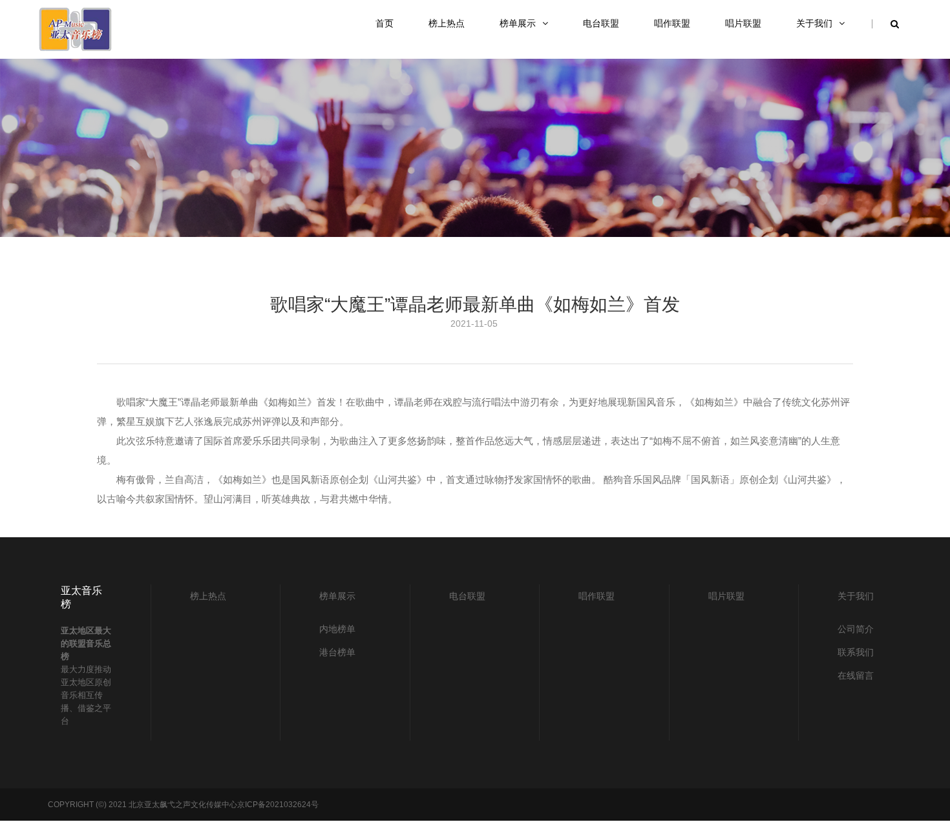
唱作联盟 (596, 596)
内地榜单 (337, 629)
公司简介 (856, 629)
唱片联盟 (726, 596)
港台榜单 (337, 652)
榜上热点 (208, 596)
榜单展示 (337, 596)
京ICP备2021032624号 (278, 804)
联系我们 (856, 652)
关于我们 (856, 596)
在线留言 (856, 675)
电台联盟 (467, 596)
